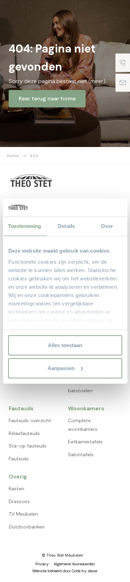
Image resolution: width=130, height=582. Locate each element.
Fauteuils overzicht (30, 420)
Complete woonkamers (82, 424)
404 (34, 155)
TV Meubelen (23, 514)
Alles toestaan (65, 345)
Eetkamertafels (85, 441)
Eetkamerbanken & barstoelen (89, 386)
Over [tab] (107, 226)
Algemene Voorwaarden (74, 563)
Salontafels (81, 454)
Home (13, 155)
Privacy (42, 563)
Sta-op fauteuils (27, 446)
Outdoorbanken (27, 527)
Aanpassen (61, 368)
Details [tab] (66, 226)
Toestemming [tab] (24, 226)
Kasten (16, 488)
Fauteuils (19, 459)
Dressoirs (19, 501)
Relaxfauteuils (24, 433)
